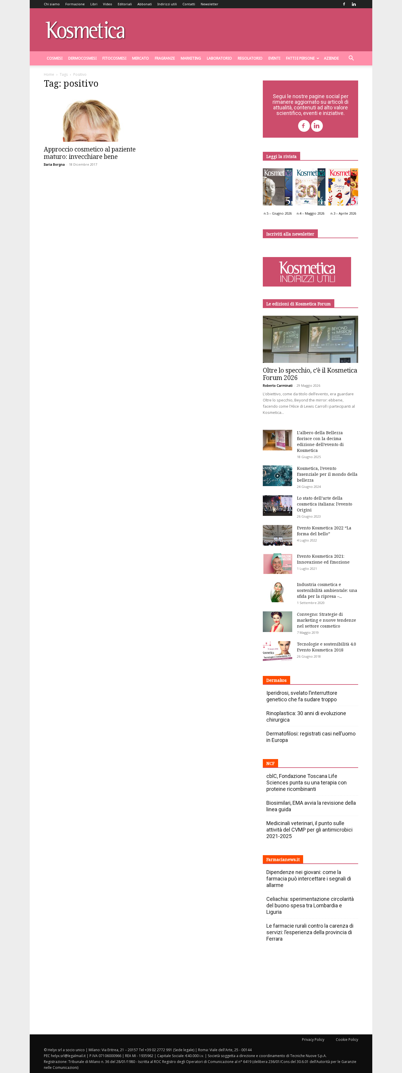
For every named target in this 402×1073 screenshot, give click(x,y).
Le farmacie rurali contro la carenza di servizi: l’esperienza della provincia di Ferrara (309, 932)
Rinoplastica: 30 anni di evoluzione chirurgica (306, 716)
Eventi (274, 58)
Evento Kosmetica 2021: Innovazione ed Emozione (323, 559)
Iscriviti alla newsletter (290, 234)
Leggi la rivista (281, 156)
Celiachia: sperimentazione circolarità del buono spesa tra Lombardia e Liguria (310, 905)
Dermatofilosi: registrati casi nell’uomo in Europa (311, 736)
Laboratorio (219, 58)
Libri (93, 4)
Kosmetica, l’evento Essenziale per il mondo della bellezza (327, 474)
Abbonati (144, 4)
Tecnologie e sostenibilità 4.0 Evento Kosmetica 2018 (326, 647)
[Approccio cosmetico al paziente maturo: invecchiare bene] (91, 118)
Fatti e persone (300, 58)
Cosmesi (54, 58)
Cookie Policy (347, 1039)
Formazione (75, 4)
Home (49, 74)
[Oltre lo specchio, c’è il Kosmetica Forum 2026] (310, 339)
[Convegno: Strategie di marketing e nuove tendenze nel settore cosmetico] (277, 621)
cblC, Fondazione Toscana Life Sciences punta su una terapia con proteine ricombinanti (306, 782)
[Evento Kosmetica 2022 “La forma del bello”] (277, 535)
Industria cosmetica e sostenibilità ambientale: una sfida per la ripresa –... (327, 590)
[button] (351, 59)
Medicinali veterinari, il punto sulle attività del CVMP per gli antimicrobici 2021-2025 (309, 829)
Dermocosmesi (82, 58)
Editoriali (125, 4)
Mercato (140, 58)
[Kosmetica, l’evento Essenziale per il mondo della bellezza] (277, 475)
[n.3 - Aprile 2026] (343, 188)
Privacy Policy (313, 1039)
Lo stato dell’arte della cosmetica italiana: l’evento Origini (324, 504)
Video (107, 4)
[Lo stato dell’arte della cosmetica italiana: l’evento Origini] (277, 505)
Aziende (331, 58)
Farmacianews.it (283, 859)
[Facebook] (344, 4)
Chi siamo (52, 4)
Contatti (188, 4)
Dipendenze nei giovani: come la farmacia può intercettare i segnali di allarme (308, 878)
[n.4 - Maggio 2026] (310, 188)
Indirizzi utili (167, 4)
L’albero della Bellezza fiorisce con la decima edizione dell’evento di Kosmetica (320, 441)
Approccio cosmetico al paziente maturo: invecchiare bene (90, 153)
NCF (270, 763)
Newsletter (209, 4)
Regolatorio (250, 58)
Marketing (191, 58)
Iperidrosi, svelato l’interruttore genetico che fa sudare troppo (301, 696)
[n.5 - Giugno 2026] (278, 188)
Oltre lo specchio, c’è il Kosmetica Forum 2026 (310, 374)
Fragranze (165, 58)
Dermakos (276, 680)
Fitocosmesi (114, 58)
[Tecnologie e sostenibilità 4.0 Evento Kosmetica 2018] (277, 651)
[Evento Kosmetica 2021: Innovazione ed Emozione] (277, 563)
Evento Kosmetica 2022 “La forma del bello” (324, 530)
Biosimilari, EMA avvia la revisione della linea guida (311, 806)
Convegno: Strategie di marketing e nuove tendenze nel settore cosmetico (326, 620)
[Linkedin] (353, 4)
